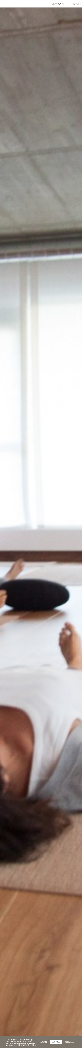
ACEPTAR (56, 1042)
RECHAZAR (69, 1042)
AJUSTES (43, 1042)
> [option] (0, 9)
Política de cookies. (29, 1045)
